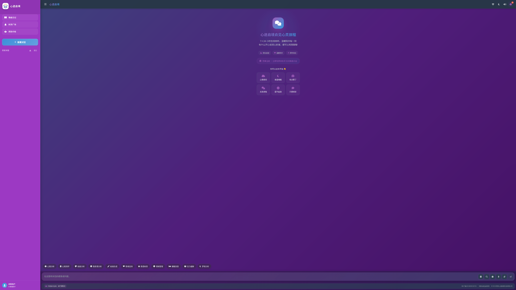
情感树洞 (144, 266)
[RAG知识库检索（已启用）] (480, 276)
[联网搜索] (486, 276)
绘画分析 (81, 266)
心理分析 (50, 266)
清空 (35, 51)
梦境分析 (205, 266)
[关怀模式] (493, 4)
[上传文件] (504, 276)
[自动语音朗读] (504, 4)
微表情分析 (97, 266)
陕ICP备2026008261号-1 (469, 286)
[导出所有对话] (30, 50)
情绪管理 (159, 266)
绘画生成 (113, 266)
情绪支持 (129, 266)
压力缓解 (190, 266)
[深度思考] (492, 276)
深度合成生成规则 (484, 286)
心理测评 (65, 266)
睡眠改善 (175, 266)
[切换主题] (498, 4)
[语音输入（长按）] (498, 276)
